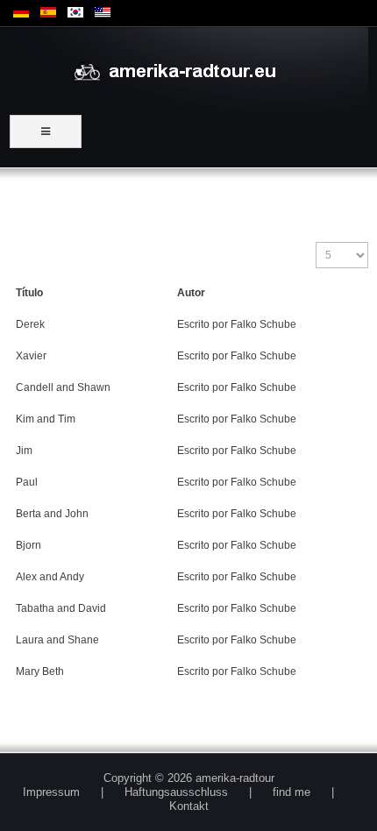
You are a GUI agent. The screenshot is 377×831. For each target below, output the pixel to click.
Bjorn (28, 545)
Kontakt (189, 806)
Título (29, 293)
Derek (30, 324)
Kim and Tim (45, 419)
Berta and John (52, 514)
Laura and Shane (57, 640)
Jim (24, 450)
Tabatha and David (61, 608)
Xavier (31, 356)
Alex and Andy (50, 577)
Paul (27, 482)
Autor (191, 293)
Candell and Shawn (63, 387)
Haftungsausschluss (176, 792)
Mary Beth (40, 671)
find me (291, 792)
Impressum (51, 792)
